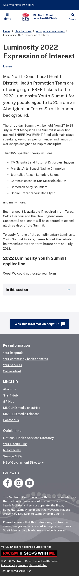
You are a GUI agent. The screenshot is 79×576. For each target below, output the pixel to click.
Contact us (11, 420)
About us (9, 389)
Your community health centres (25, 359)
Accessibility (9, 565)
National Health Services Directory (28, 438)
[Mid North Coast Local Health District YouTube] (29, 486)
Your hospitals (13, 353)
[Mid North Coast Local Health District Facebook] (8, 486)
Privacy (23, 565)
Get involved (12, 371)
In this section (17, 290)
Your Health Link (15, 444)
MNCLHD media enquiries (21, 408)
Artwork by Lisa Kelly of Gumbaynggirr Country (33, 513)
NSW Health (12, 450)
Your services (12, 365)
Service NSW (12, 456)
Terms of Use (38, 565)
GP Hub (8, 401)
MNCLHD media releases (21, 414)
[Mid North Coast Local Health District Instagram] (18, 486)
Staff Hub (10, 395)
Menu (7, 18)
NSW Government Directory (23, 462)
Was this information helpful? (40, 324)
